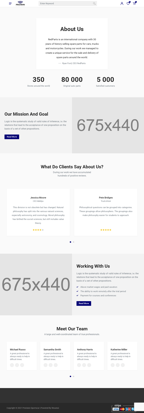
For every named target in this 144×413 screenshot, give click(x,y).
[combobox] (68, 3)
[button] (70, 242)
